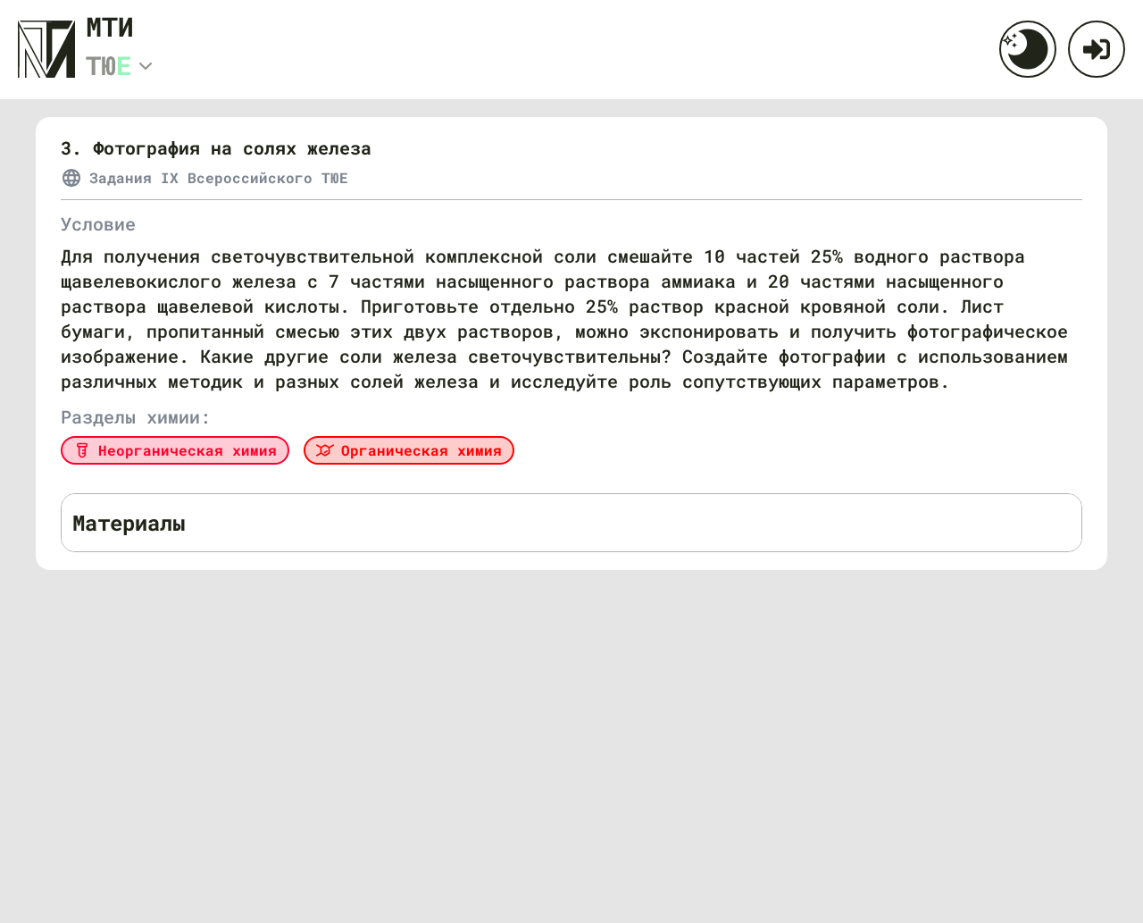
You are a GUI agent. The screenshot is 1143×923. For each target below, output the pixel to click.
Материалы (128, 522)
